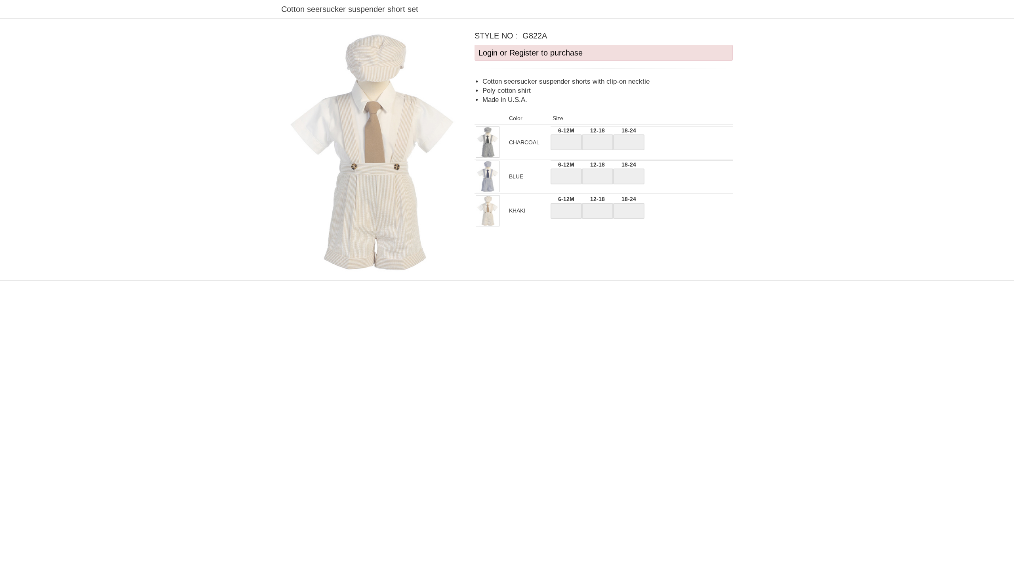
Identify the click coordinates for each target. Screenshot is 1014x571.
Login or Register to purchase (530, 52)
